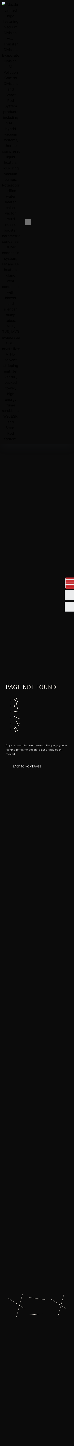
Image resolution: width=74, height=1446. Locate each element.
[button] (28, 222)
